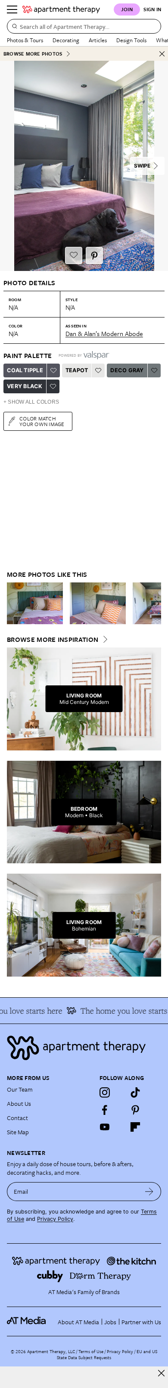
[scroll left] (14, 603)
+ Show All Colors (31, 402)
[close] (161, 1373)
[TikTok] (135, 1092)
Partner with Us (141, 1321)
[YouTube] (105, 1127)
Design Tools (131, 40)
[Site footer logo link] (84, 1048)
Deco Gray (126, 370)
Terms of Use (90, 1351)
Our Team (20, 1089)
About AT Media (78, 1321)
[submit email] (149, 1191)
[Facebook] (105, 1110)
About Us (19, 1103)
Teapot (76, 370)
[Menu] (12, 9)
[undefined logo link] (61, 9)
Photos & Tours (25, 40)
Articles (98, 40)
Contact (17, 1117)
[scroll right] (154, 603)
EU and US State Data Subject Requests (107, 1354)
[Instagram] (105, 1092)
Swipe (142, 165)
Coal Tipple (25, 370)
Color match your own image (42, 421)
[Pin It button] (94, 255)
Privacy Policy (55, 1219)
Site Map (18, 1131)
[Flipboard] (135, 1127)
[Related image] (35, 603)
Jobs (110, 1321)
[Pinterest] (135, 1110)
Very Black (25, 386)
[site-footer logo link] (26, 1321)
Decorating (66, 40)
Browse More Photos (32, 53)
